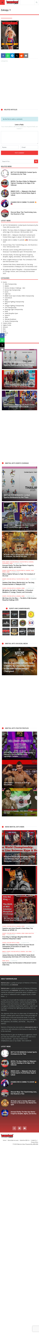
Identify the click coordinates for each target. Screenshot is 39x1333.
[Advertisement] (19, 84)
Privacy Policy (34, 1142)
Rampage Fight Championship (14, 309)
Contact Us (34, 1140)
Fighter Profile (7, 325)
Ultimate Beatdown (10, 319)
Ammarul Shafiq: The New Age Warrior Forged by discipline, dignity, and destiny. (18, 256)
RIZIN (6, 311)
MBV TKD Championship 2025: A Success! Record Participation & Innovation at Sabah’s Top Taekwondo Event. (18, 946)
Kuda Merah (8, 298)
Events (5, 282)
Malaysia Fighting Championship (14, 302)
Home (4, 1140)
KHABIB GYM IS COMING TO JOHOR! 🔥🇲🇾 (24, 203)
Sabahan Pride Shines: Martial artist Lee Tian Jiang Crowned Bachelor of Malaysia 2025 (18, 265)
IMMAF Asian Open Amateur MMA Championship (19, 296)
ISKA (4, 329)
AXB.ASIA (15, 985)
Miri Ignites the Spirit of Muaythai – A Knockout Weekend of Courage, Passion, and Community (20, 270)
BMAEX (7, 286)
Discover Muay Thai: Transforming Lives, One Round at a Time (24, 213)
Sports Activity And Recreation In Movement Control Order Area (19, 964)
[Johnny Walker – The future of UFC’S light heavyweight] (19, 774)
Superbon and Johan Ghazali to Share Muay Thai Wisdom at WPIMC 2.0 (17, 929)
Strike (6, 317)
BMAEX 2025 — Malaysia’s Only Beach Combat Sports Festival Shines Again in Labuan (23, 193)
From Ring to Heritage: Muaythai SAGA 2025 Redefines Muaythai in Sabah (16, 938)
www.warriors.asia (30, 1027)
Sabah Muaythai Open (11, 313)
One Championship (10, 307)
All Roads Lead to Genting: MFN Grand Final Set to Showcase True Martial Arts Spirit (18, 251)
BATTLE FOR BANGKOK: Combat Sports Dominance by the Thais (24, 173)
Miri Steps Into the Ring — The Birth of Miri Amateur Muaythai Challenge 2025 (19, 599)
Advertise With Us (24, 1140)
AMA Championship (11, 284)
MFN (6, 303)
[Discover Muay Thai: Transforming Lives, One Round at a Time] (5, 213)
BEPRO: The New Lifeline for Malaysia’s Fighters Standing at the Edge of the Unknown (23, 183)
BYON (6, 292)
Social (4, 335)
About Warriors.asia (13, 1140)
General (5, 327)
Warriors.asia (5, 983)
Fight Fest (7, 294)
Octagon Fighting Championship (14, 306)
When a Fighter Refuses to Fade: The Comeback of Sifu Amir (18, 575)
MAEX (6, 300)
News (4, 331)
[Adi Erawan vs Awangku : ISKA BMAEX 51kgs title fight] (19, 802)
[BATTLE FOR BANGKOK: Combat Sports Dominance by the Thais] (5, 174)
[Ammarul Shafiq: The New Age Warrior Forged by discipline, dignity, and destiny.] (5, 1113)
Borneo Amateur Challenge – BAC (15, 288)
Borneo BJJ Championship (12, 290)
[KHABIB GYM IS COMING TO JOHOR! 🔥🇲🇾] (5, 203)
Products (5, 333)
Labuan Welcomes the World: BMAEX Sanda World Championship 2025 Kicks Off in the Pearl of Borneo (19, 956)
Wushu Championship (11, 321)
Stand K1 (7, 315)
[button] (4, 661)
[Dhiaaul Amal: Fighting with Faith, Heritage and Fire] (19, 880)
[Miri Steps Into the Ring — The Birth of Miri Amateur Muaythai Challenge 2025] (19, 909)
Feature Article (7, 323)
